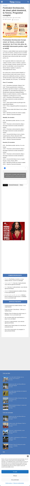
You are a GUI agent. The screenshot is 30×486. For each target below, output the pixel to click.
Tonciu (21, 185)
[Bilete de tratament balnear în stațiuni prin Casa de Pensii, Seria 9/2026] (5, 407)
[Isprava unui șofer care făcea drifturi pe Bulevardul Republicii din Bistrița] (5, 386)
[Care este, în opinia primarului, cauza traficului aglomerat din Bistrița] (5, 432)
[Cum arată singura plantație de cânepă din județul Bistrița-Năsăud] (5, 393)
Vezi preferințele (15, 479)
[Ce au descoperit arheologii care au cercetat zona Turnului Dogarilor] (5, 379)
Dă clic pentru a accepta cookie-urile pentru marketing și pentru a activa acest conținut (15, 175)
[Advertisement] (15, 204)
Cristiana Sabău (17, 17)
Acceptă (15, 471)
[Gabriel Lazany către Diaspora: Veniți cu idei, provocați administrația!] (5, 425)
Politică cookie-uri (9, 483)
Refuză (15, 475)
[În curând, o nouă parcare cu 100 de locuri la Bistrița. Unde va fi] (5, 439)
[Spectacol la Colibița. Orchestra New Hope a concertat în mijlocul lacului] (5, 400)
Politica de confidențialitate (18, 483)
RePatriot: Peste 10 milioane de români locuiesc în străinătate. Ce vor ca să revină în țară (16, 297)
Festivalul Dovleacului (13, 185)
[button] (28, 456)
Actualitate (5, 5)
